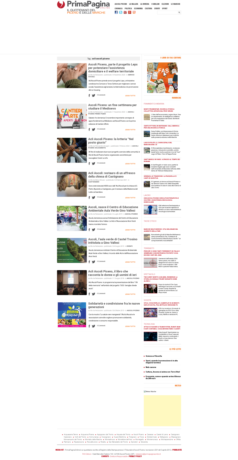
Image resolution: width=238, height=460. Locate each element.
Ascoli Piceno (121, 4)
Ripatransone (79, 442)
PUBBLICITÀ (177, 450)
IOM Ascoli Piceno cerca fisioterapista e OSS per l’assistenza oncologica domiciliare (161, 200)
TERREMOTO (149, 248)
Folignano (132, 437)
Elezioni (165, 4)
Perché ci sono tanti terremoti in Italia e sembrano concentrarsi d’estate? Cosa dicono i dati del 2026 (162, 253)
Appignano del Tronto (105, 434)
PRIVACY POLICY (135, 456)
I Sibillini (155, 4)
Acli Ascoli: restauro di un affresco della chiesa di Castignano (111, 174)
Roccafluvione (92, 442)
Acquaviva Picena (87, 434)
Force (142, 437)
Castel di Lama (162, 434)
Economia (138, 8)
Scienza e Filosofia (154, 356)
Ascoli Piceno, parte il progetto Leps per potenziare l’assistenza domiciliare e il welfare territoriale (113, 68)
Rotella (103, 442)
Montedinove (110, 439)
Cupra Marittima (120, 437)
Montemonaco (152, 439)
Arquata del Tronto (123, 434)
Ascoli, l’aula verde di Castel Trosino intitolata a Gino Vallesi (112, 241)
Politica (128, 8)
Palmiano (67, 442)
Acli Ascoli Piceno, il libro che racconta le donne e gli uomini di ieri (112, 273)
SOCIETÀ (147, 300)
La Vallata (133, 4)
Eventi (157, 8)
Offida (178, 439)
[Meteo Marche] (150, 391)
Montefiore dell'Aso (125, 439)
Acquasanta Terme (71, 434)
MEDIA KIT (60, 450)
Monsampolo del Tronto (73, 439)
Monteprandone (167, 439)
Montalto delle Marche (93, 439)
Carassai (150, 434)
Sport (164, 8)
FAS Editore (86, 454)
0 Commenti (101, 95)
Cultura (148, 8)
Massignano (176, 437)
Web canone (151, 367)
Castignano (93, 182)
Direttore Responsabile (119, 456)
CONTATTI (105, 456)
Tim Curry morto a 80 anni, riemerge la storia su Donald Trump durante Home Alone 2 (160, 279)
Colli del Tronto (80, 437)
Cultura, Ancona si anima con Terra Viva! (163, 372)
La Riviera (144, 4)
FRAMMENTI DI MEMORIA (154, 104)
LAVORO (147, 195)
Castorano (68, 437)
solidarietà (100, 148)
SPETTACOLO (149, 274)
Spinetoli (134, 442)
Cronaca (118, 8)
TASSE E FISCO (150, 221)
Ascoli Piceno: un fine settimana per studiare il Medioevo (112, 106)
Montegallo (139, 439)
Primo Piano (100, 114)
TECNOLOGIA (149, 324)
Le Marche (175, 4)
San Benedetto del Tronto (118, 442)
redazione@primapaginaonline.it (148, 454)
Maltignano (164, 437)
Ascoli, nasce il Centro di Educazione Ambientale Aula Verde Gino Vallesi (113, 208)
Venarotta (144, 442)
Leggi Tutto (130, 96)
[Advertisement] (119, 34)
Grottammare (152, 437)
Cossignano (106, 437)
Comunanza (93, 437)
